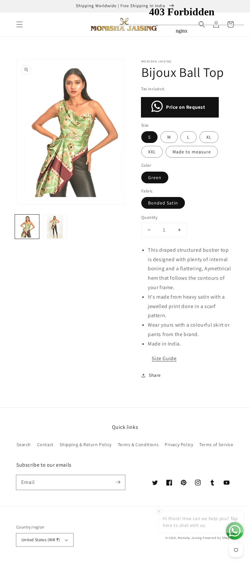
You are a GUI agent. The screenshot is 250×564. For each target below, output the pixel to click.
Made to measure (192, 152)
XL (209, 137)
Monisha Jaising (190, 538)
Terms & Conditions (138, 444)
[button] (19, 24)
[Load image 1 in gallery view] (27, 226)
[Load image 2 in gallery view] (55, 226)
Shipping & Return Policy (85, 444)
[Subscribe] (118, 482)
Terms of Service (216, 444)
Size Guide (164, 358)
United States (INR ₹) (40, 540)
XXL (152, 152)
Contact (45, 444)
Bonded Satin (163, 203)
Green (154, 177)
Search (24, 444)
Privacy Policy (179, 444)
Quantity (149, 217)
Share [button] (155, 375)
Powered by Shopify (218, 538)
